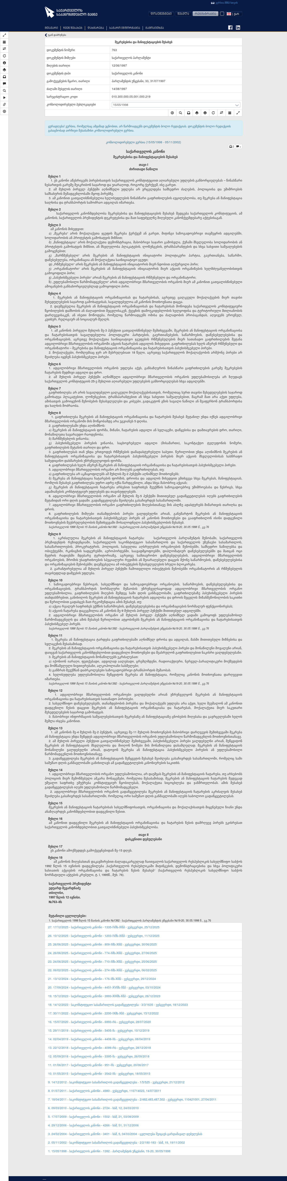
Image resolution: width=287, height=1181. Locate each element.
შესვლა (183, 14)
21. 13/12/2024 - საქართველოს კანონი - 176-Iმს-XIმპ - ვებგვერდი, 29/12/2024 (102, 979)
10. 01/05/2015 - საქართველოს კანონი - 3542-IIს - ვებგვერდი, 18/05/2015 (99, 1073)
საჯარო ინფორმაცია (124, 28)
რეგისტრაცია (205, 14)
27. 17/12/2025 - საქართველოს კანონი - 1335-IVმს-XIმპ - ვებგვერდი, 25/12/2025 (103, 927)
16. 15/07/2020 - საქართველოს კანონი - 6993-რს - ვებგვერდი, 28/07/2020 (99, 1022)
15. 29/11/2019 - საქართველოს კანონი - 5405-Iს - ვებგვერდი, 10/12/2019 (98, 1030)
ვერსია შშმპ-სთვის (226, 2)
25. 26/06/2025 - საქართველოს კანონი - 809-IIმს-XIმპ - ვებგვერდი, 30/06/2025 (102, 944)
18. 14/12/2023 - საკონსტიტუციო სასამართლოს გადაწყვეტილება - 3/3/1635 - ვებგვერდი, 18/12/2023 (118, 1004)
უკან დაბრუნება (56, 34)
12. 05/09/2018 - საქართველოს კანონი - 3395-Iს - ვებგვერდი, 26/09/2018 (98, 1056)
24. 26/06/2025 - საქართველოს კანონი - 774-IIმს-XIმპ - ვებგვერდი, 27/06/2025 (102, 953)
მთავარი (51, 28)
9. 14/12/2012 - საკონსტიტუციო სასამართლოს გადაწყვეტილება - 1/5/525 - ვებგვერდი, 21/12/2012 (116, 1082)
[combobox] (233, 13)
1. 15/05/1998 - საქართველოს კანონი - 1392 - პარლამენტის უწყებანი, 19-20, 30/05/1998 (109, 1151)
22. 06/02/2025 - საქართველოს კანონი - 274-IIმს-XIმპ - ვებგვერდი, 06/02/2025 (102, 970)
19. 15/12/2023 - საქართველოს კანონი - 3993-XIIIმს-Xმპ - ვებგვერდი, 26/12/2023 (104, 996)
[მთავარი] (71, 12)
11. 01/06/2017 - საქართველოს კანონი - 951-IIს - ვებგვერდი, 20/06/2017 (98, 1065)
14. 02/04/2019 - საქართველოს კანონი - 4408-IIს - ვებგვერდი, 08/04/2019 (99, 1039)
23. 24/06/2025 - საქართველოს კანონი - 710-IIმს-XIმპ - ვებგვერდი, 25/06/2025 (102, 961)
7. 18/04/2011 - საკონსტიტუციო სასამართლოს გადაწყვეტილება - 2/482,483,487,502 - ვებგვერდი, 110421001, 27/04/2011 (132, 1099)
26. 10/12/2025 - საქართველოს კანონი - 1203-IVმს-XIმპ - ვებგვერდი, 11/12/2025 (103, 935)
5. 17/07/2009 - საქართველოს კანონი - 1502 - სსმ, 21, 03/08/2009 (93, 1116)
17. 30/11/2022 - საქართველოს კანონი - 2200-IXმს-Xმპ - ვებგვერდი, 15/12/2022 (103, 1013)
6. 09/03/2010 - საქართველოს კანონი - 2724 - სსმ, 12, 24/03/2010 (93, 1108)
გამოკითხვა (154, 28)
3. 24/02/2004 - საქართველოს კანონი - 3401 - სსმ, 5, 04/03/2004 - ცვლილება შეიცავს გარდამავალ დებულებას (125, 1134)
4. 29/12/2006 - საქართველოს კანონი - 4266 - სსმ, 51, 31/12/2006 (93, 1125)
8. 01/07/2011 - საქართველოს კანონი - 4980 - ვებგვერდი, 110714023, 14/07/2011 (104, 1091)
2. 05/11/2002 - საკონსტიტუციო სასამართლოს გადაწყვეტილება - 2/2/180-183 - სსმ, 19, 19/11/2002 (116, 1142)
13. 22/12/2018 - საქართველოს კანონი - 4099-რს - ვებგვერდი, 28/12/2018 (99, 1047)
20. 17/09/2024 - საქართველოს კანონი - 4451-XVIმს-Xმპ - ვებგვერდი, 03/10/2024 (104, 987)
